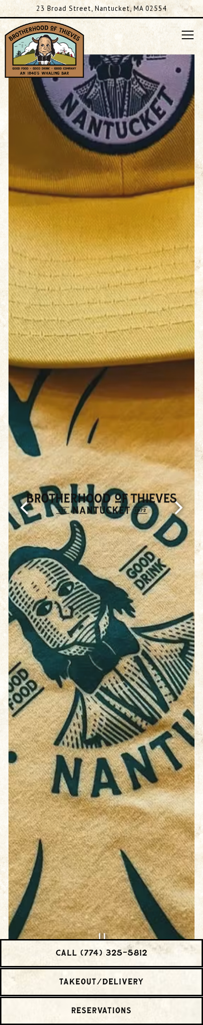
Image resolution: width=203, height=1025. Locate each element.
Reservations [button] (101, 1011)
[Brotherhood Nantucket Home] (44, 48)
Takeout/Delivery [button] (101, 982)
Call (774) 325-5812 (102, 953)
